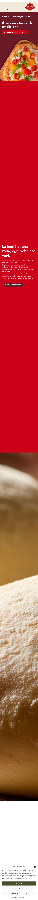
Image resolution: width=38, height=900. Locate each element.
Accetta (19, 883)
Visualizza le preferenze (19, 893)
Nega (19, 888)
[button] (35, 867)
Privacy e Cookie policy (18, 897)
